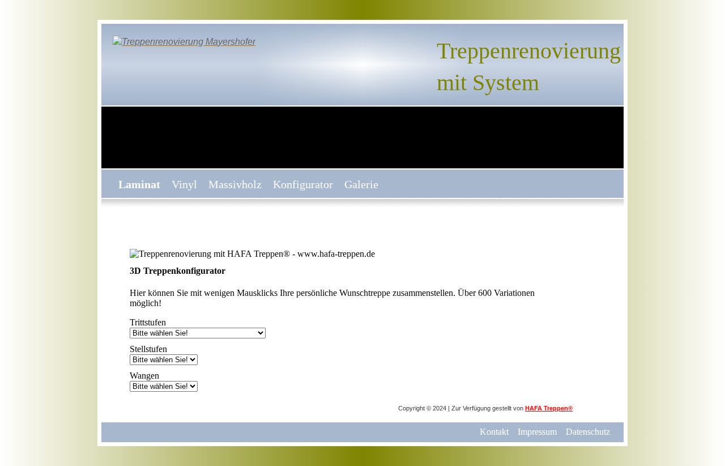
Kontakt (494, 432)
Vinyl (184, 184)
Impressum (537, 432)
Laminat (139, 184)
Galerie (361, 184)
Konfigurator (303, 184)
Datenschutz (588, 432)
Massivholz (235, 184)
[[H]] (184, 41)
